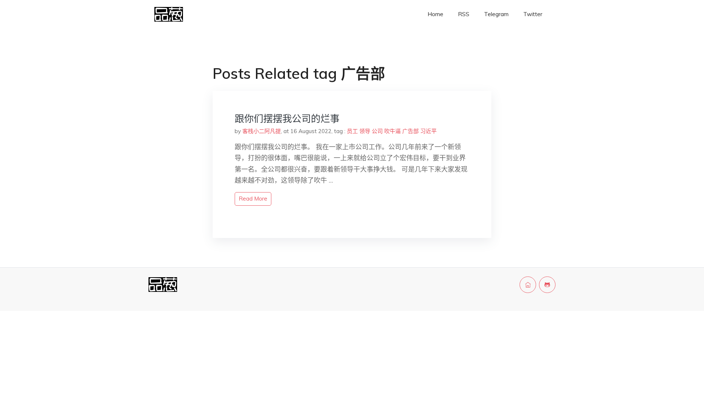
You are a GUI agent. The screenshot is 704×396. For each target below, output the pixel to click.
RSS (463, 14)
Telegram (496, 14)
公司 (377, 131)
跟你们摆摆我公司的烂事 (287, 119)
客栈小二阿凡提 (261, 131)
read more (253, 198)
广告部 (410, 131)
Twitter (532, 14)
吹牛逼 (392, 131)
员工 (352, 131)
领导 (364, 131)
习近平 (428, 131)
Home (435, 14)
